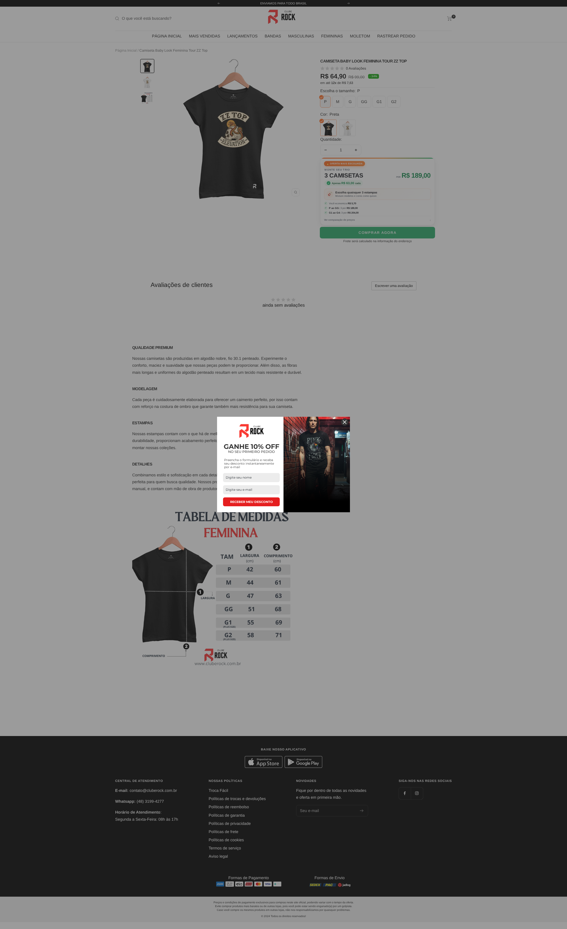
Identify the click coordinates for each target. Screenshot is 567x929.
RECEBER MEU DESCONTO (251, 502)
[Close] (344, 422)
